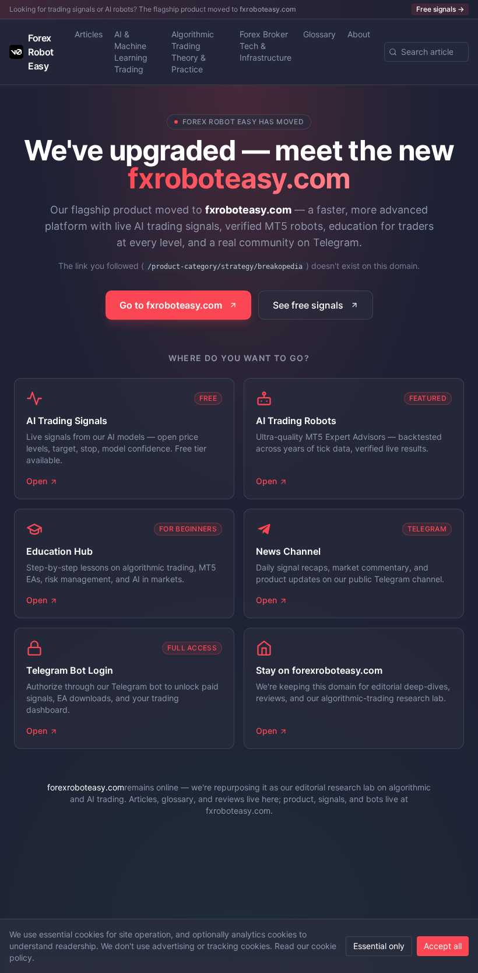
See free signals (308, 305)
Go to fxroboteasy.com (170, 305)
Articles (89, 34)
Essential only (379, 946)
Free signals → (440, 9)
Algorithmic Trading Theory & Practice (192, 51)
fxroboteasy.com (268, 9)
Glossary (319, 34)
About (358, 34)
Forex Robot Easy (41, 52)
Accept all (443, 946)
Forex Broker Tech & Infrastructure (265, 45)
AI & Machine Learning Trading (130, 51)
